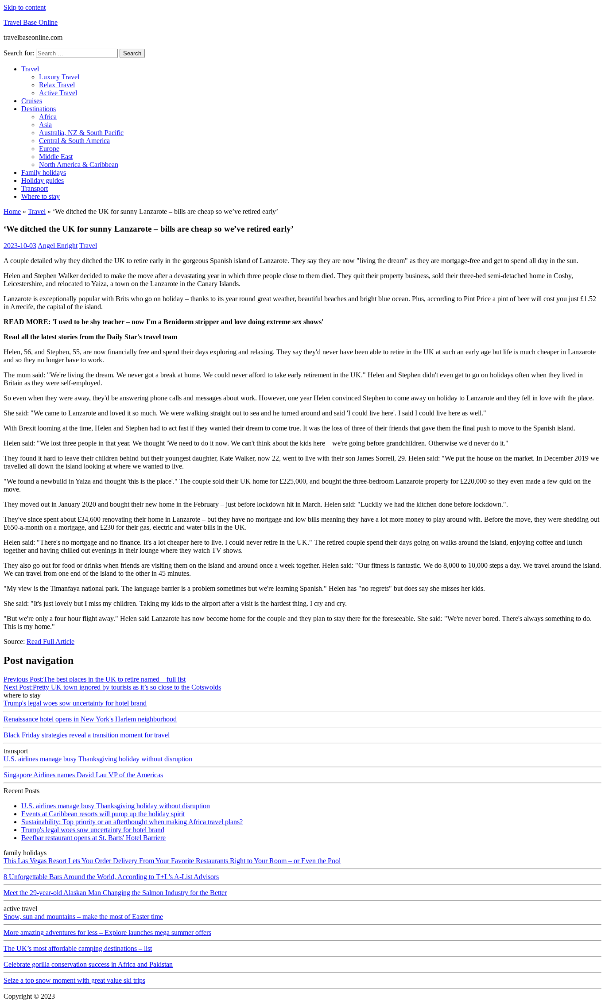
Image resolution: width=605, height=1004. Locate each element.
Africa (48, 116)
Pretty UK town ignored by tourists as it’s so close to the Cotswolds (112, 687)
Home (12, 211)
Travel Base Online (31, 22)
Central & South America (74, 140)
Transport (34, 188)
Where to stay (40, 196)
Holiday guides (42, 180)
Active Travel (58, 93)
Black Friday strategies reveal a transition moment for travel (87, 735)
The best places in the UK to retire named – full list (95, 679)
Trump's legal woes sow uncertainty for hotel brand (75, 703)
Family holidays (43, 172)
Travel (30, 69)
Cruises (31, 101)
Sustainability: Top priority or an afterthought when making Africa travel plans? (132, 822)
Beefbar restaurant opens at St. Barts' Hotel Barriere (93, 837)
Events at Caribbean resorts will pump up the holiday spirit (103, 814)
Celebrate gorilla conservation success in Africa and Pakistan (88, 964)
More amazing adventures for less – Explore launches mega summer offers (107, 932)
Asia (45, 124)
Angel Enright (58, 245)
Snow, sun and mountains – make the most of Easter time (83, 916)
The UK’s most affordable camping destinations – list (78, 948)
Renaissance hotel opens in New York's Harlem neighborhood (90, 719)
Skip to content (25, 7)
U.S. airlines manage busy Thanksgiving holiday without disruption (98, 759)
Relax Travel (57, 85)
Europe (49, 148)
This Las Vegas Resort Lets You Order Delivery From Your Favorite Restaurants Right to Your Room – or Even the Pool (172, 860)
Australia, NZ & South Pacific (81, 132)
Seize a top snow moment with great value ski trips (74, 980)
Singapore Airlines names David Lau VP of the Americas (83, 775)
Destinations (38, 108)
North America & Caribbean (78, 164)
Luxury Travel (59, 77)
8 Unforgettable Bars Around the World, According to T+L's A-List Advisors (111, 876)
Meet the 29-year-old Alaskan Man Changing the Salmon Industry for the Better (115, 892)
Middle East (56, 156)
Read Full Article (50, 641)
